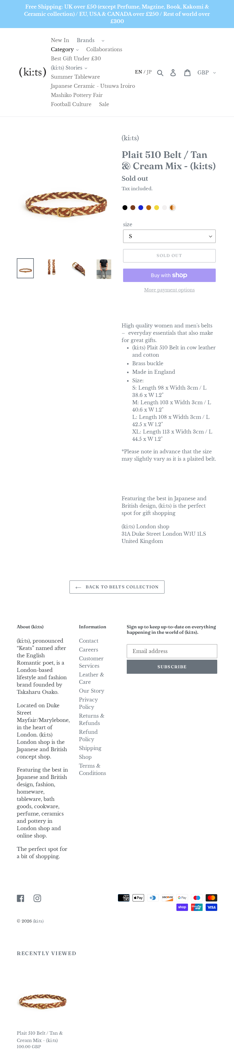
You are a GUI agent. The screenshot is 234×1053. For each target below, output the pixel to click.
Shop (85, 757)
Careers (88, 650)
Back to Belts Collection (121, 587)
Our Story (91, 691)
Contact (88, 641)
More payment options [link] (169, 290)
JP (149, 72)
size (127, 224)
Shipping (90, 748)
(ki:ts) (130, 138)
